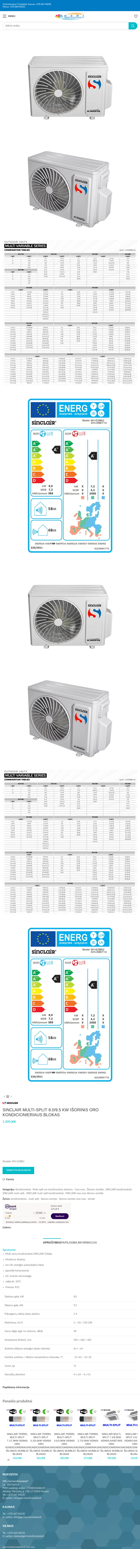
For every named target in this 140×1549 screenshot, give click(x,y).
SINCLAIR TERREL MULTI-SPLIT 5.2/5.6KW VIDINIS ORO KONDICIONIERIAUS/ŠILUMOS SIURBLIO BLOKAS (41, 1444)
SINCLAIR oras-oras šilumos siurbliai (84, 1193)
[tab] (52, 1242)
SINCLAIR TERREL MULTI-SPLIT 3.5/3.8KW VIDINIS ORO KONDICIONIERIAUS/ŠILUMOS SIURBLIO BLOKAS (64, 1444)
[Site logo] (70, 16)
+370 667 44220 (43, 4)
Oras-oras (80, 1189)
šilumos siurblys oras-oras (72, 1199)
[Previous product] (4, 1096)
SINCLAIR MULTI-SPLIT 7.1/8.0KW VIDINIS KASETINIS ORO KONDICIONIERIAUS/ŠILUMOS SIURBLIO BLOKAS (111, 1444)
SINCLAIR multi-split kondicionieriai (45, 1193)
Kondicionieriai (23, 1189)
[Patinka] (24, 1412)
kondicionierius (19, 1199)
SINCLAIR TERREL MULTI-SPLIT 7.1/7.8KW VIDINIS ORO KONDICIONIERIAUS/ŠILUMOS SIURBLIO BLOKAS (17, 1444)
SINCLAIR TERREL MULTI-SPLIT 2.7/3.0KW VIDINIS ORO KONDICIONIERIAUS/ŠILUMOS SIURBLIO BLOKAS (88, 1444)
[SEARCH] (133, 25)
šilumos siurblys (49, 1199)
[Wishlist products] (135, 16)
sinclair (91, 1199)
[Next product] (11, 1096)
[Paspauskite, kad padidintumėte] (8, 1459)
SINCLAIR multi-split (13, 1193)
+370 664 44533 (17, 7)
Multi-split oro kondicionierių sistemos (53, 1189)
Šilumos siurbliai (95, 1189)
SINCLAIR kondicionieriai (118, 1189)
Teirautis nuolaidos (18, 1170)
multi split (34, 1199)
